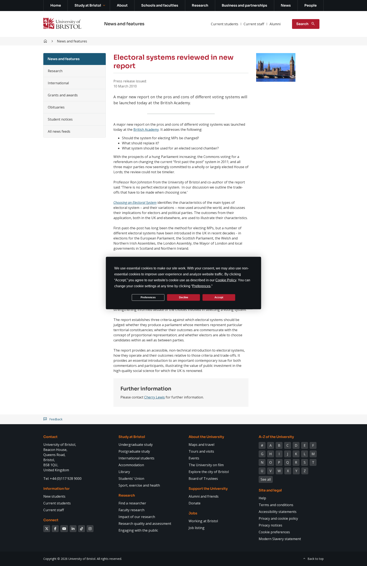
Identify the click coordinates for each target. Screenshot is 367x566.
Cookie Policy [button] (225, 280)
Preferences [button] (201, 286)
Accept (219, 297)
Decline (183, 297)
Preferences (148, 297)
